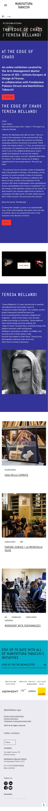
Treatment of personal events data (17, 721)
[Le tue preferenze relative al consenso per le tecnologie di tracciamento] (44, 805)
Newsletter (8, 794)
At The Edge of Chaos (12, 23)
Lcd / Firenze (21, 798)
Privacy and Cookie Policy (14, 716)
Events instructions (11, 719)
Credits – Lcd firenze (12, 733)
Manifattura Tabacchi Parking (15, 759)
